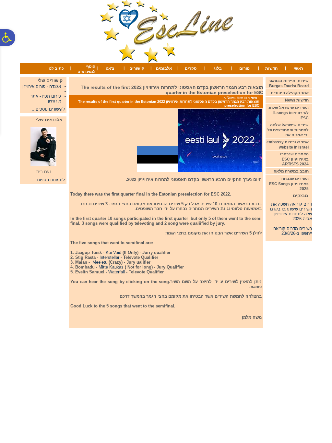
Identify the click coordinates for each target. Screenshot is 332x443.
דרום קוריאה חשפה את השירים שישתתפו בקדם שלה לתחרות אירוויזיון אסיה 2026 (291, 209)
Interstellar (109, 257)
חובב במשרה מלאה (291, 171)
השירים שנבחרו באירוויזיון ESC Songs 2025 (289, 183)
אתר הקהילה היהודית (290, 92)
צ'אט (110, 68)
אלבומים (164, 68)
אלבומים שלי (49, 119)
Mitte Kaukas (111, 267)
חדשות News (237, 98)
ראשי (298, 68)
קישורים (136, 68)
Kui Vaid (113, 252)
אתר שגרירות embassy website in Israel (288, 145)
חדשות (271, 68)
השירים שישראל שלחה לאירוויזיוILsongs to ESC (288, 112)
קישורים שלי (50, 80)
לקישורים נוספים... (48, 109)
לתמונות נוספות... (49, 179)
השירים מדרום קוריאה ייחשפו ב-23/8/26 (292, 229)
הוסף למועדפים (86, 69)
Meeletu (99, 262)
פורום (244, 68)
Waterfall (116, 271)
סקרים (190, 68)
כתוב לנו (56, 68)
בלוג (218, 68)
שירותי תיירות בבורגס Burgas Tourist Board (289, 83)
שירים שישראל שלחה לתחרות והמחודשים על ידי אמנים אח (288, 130)
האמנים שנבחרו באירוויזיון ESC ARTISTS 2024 (294, 159)
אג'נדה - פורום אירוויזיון (41, 86)
